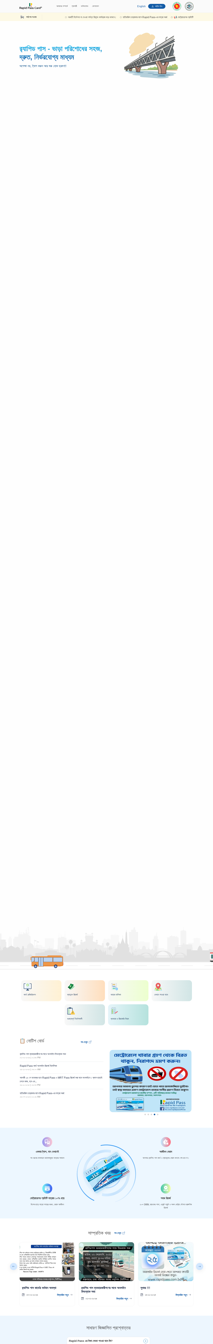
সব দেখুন (84, 1042)
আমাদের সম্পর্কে (62, 6)
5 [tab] (157, 1114)
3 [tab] (151, 1114)
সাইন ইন (158, 6)
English (141, 6)
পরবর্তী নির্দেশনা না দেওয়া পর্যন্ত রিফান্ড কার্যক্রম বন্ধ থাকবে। (67, 17)
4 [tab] (154, 1114)
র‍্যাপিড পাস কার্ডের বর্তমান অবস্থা (39, 1288)
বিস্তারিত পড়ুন (63, 1295)
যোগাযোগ (95, 6)
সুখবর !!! (145, 1288)
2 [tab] (148, 1114)
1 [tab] (145, 1114)
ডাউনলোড (84, 6)
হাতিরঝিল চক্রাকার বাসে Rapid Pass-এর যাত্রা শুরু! (120, 17)
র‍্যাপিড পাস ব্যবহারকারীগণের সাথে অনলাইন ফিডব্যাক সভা (103, 1289)
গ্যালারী (74, 6)
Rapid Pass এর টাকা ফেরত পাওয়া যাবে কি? (91, 1340)
